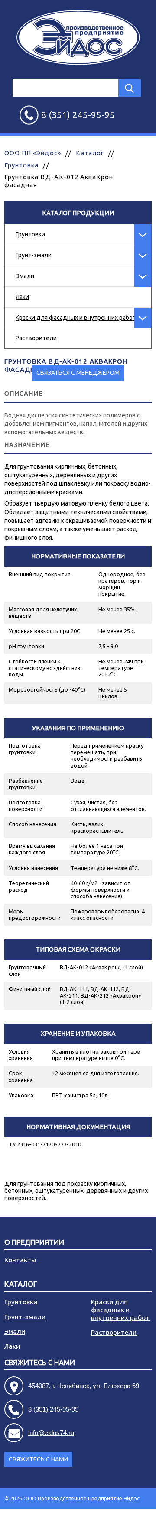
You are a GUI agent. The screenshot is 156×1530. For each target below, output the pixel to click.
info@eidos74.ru (51, 1432)
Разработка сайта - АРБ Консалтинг (106, 1519)
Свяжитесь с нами (38, 1459)
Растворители (36, 338)
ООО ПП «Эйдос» (32, 153)
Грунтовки (30, 234)
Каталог (90, 153)
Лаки (22, 296)
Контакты (20, 1260)
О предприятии (34, 1242)
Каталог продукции (78, 213)
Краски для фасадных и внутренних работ (76, 317)
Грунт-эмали (34, 255)
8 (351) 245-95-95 (53, 1409)
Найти (129, 88)
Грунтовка (21, 165)
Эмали (25, 276)
